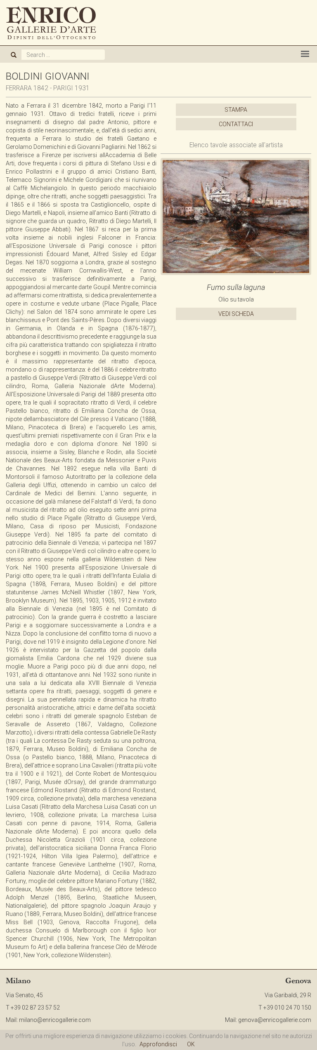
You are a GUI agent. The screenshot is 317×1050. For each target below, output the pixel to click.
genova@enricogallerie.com (274, 1020)
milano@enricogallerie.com (55, 1020)
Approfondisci (158, 1044)
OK (191, 1044)
